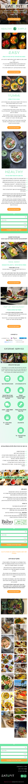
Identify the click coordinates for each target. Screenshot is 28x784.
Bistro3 (5, 781)
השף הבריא (10, 781)
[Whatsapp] (22, 776)
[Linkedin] (25, 776)
